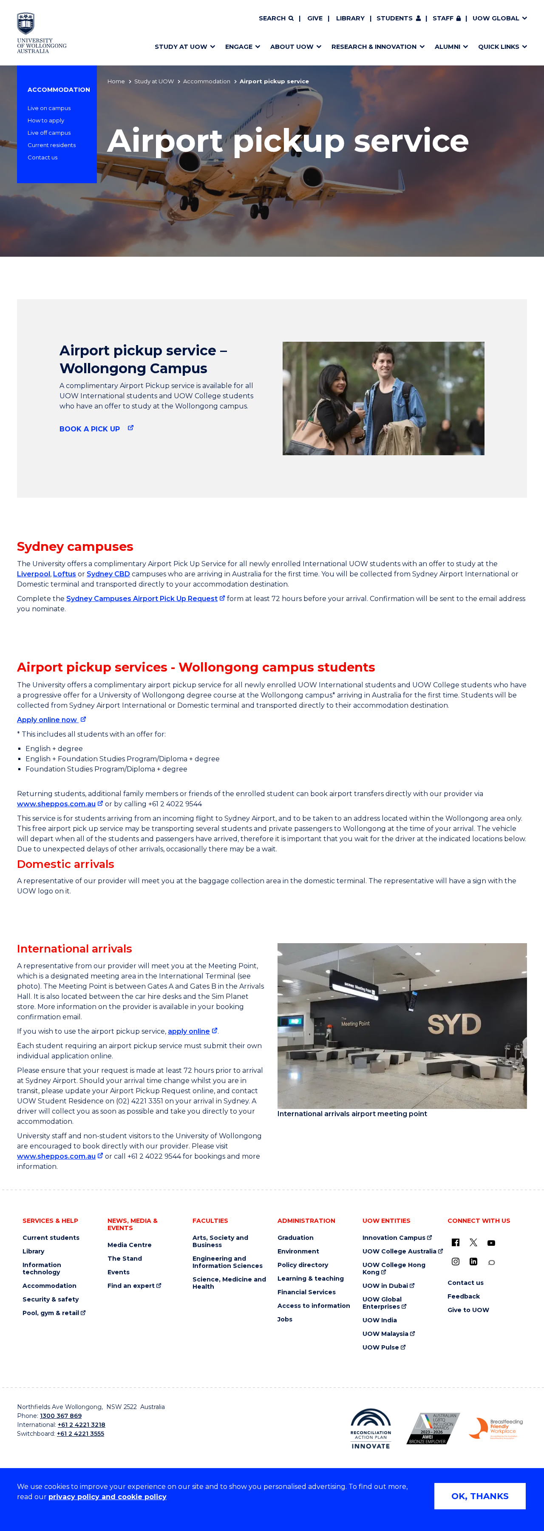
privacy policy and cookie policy (107, 1497)
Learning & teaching (311, 1278)
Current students (51, 1238)
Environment (298, 1251)
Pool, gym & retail (51, 1313)
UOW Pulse (381, 1347)
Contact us (42, 157)
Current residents (52, 145)
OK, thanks (480, 1496)
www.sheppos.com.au (56, 804)
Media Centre (130, 1245)
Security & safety (51, 1299)
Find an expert (131, 1286)
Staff (443, 18)
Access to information (314, 1306)
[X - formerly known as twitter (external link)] (473, 1242)
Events (119, 1272)
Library (350, 18)
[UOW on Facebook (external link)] (456, 1242)
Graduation (296, 1238)
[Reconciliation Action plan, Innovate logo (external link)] (371, 1428)
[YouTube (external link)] (491, 1243)
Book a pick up (91, 429)
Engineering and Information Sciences (228, 1262)
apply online (189, 1031)
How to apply (46, 120)
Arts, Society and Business (220, 1241)
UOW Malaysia (385, 1334)
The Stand (125, 1258)
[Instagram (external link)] (456, 1261)
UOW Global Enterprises (382, 1303)
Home (116, 81)
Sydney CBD (108, 574)
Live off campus (49, 132)
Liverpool (33, 574)
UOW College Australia (399, 1251)
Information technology (42, 1269)
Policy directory (303, 1265)
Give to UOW (468, 1310)
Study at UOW (154, 81)
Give (315, 18)
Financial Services (307, 1292)
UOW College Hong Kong (394, 1269)
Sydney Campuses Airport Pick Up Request (142, 599)
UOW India (380, 1320)
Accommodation (206, 81)
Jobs (285, 1319)
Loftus (64, 574)
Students (395, 18)
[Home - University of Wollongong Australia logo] (42, 32)
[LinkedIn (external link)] (473, 1261)
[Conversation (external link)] (491, 1263)
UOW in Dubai (385, 1286)
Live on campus (49, 108)
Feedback (464, 1296)
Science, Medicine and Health (229, 1283)
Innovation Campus (394, 1238)
